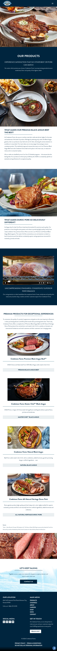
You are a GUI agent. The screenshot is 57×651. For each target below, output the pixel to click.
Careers (33, 607)
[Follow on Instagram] (7, 622)
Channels (33, 603)
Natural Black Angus (28, 465)
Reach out (35, 631)
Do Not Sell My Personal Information (28, 645)
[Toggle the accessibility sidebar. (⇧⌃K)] (54, 648)
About (32, 605)
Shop (32, 610)
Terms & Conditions (34, 643)
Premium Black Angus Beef (28, 370)
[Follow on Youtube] (13, 622)
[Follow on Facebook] (10, 622)
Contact (33, 614)
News (32, 612)
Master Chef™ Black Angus (28, 417)
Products (33, 600)
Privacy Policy (20, 643)
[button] (52, 3)
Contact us (28, 582)
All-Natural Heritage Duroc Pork (28, 515)
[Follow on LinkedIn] (4, 622)
